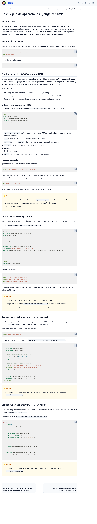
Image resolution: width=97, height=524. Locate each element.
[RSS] (82, 3)
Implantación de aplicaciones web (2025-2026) (17, 9)
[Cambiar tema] (89, 3)
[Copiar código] (75, 51)
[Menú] (93, 3)
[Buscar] (86, 3)
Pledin (10, 2)
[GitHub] (78, 3)
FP (2, 9)
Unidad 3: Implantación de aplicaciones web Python (46, 9)
